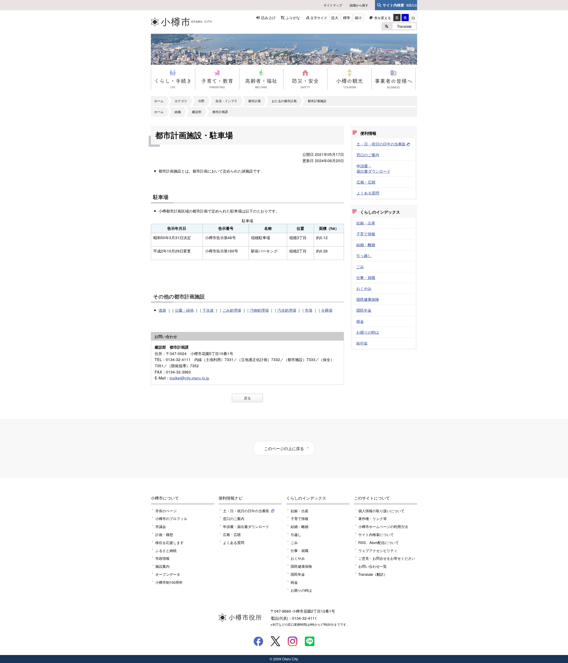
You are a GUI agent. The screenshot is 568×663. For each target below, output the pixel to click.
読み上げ (268, 17)
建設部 (196, 111)
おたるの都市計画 (284, 101)
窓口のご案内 (368, 154)
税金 (360, 321)
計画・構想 (164, 534)
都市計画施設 (317, 101)
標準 (346, 17)
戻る (247, 398)
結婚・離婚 (365, 244)
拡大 (334, 17)
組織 (178, 111)
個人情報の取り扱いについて (381, 510)
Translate (404, 26)
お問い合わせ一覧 (372, 566)
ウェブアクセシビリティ (377, 550)
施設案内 (162, 566)
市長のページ (166, 510)
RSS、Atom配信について (378, 542)
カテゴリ (181, 101)
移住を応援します (169, 542)
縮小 (358, 17)
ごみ (360, 266)
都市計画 (254, 101)
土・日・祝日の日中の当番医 (381, 144)
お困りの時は (367, 332)
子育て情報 (365, 233)
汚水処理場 (286, 310)
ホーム (159, 101)
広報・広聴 (366, 182)
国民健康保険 (367, 299)
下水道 (208, 310)
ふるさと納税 (166, 550)
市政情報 (162, 558)
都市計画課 (220, 111)
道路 (162, 310)
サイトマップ (332, 5)
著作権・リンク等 (372, 518)
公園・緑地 (184, 310)
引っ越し (363, 255)
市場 (308, 310)
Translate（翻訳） (372, 574)
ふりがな (293, 17)
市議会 (160, 526)
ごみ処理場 (231, 310)
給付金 (362, 343)
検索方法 (411, 5)
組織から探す (359, 5)
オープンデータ (167, 574)
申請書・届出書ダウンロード (373, 168)
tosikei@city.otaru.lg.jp (189, 378)
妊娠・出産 (365, 223)
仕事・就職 (365, 277)
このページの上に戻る (284, 448)
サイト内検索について (376, 534)
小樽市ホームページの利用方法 (383, 526)
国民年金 (363, 310)
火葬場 (326, 310)
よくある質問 (368, 193)
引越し (296, 534)
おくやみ (363, 288)
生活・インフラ (226, 101)
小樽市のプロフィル (171, 518)
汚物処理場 (259, 310)
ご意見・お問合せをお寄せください (386, 558)
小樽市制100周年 (169, 582)
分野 (201, 101)
